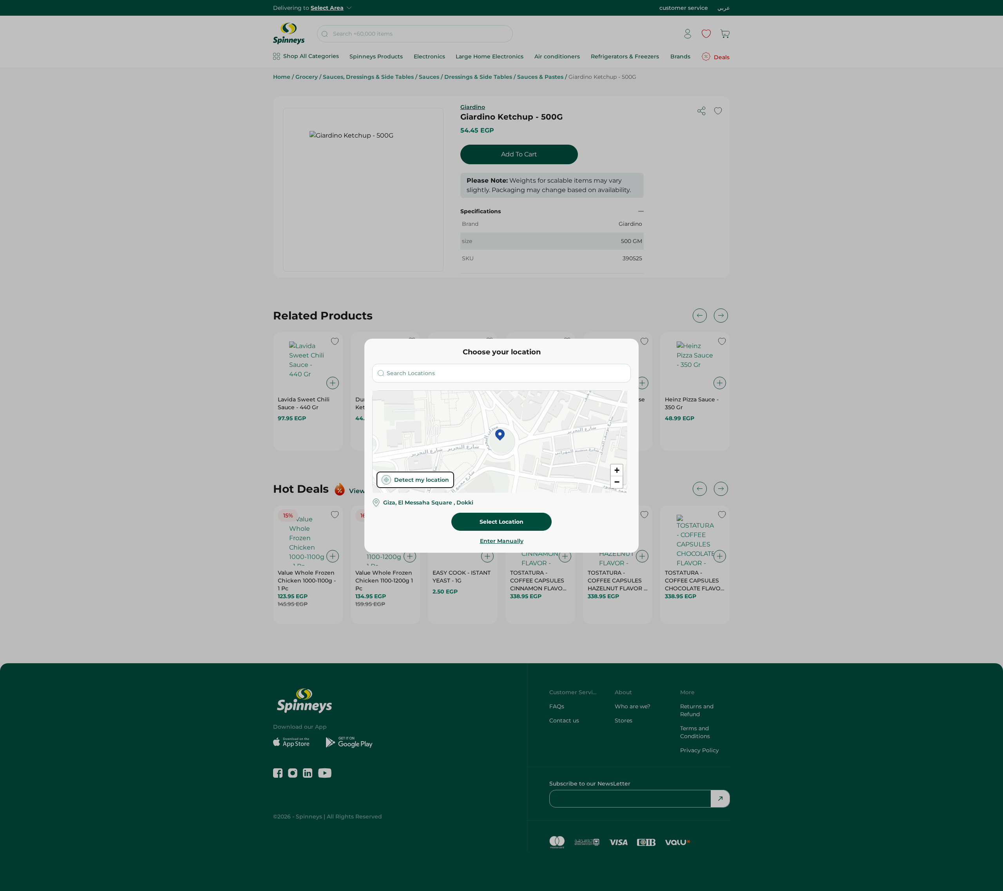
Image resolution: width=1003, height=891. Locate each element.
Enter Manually (501, 540)
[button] (500, 435)
